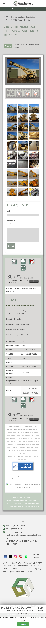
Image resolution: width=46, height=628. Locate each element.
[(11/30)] (23, 136)
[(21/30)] (34, 164)
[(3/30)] (34, 108)
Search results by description (23, 17)
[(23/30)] (23, 173)
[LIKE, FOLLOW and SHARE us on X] (10, 556)
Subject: (10, 211)
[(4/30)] (12, 117)
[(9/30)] (34, 127)
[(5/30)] (23, 117)
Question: (21, 221)
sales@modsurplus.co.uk (16, 529)
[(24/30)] (34, 173)
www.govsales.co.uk (14, 532)
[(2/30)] (23, 108)
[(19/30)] (12, 164)
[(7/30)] (12, 127)
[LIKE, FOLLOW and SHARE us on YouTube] (20, 556)
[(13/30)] (12, 145)
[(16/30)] (12, 155)
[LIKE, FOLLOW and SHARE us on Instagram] (15, 556)
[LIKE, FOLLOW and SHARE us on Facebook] (5, 556)
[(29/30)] (23, 192)
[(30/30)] (34, 192)
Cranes (8, 46)
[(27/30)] (34, 182)
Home (5, 17)
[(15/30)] (34, 145)
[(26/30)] (23, 182)
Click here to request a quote (30, 391)
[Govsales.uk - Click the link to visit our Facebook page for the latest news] (23, 466)
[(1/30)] (12, 108)
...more (8, 383)
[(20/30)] (23, 164)
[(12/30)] (34, 136)
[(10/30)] (12, 136)
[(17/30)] (23, 155)
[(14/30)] (23, 145)
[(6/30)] (34, 117)
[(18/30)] (34, 155)
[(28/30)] (12, 192)
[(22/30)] (12, 173)
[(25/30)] (12, 182)
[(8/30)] (23, 127)
